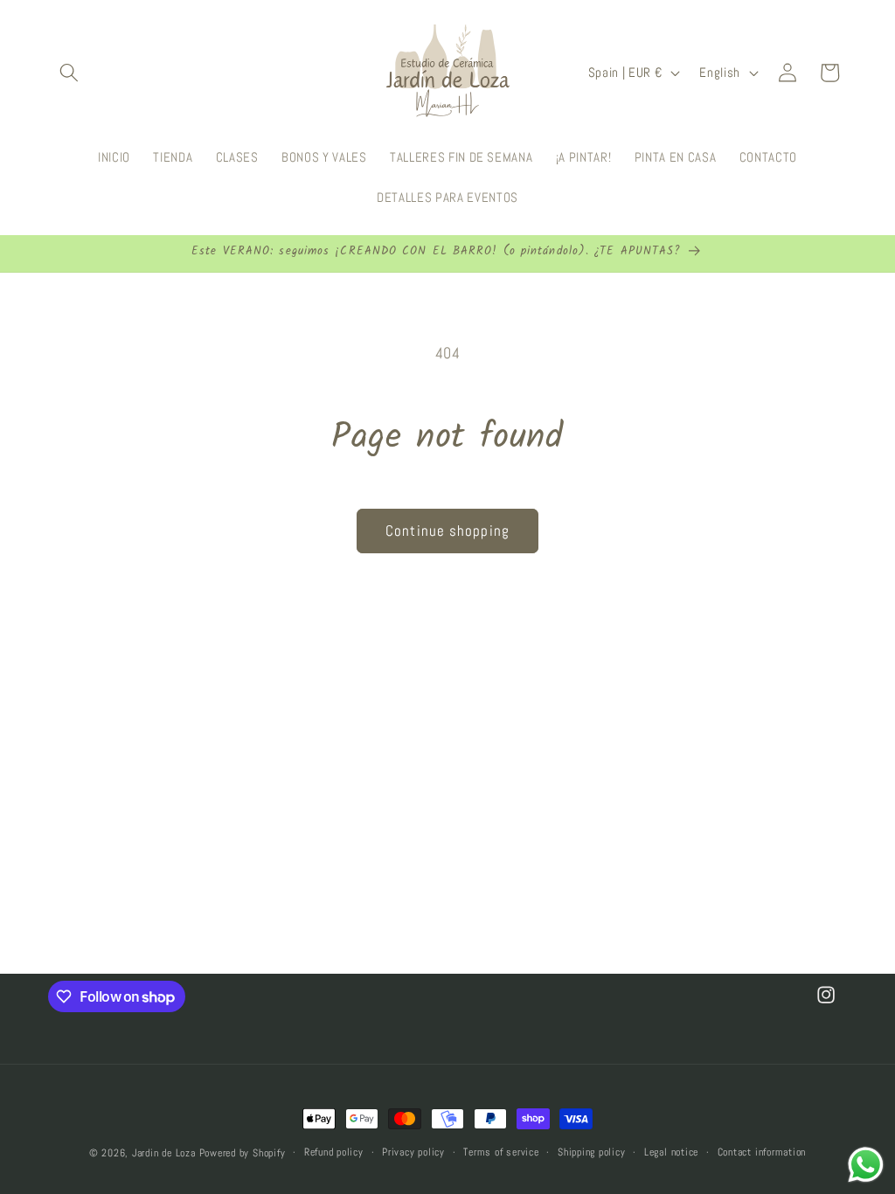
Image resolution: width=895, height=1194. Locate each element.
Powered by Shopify (242, 1153)
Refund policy (334, 1152)
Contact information (762, 1152)
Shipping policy (592, 1152)
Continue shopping (447, 531)
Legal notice (671, 1152)
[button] (69, 73)
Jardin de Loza (164, 1153)
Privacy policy (413, 1152)
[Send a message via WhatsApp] (865, 1164)
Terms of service (500, 1152)
